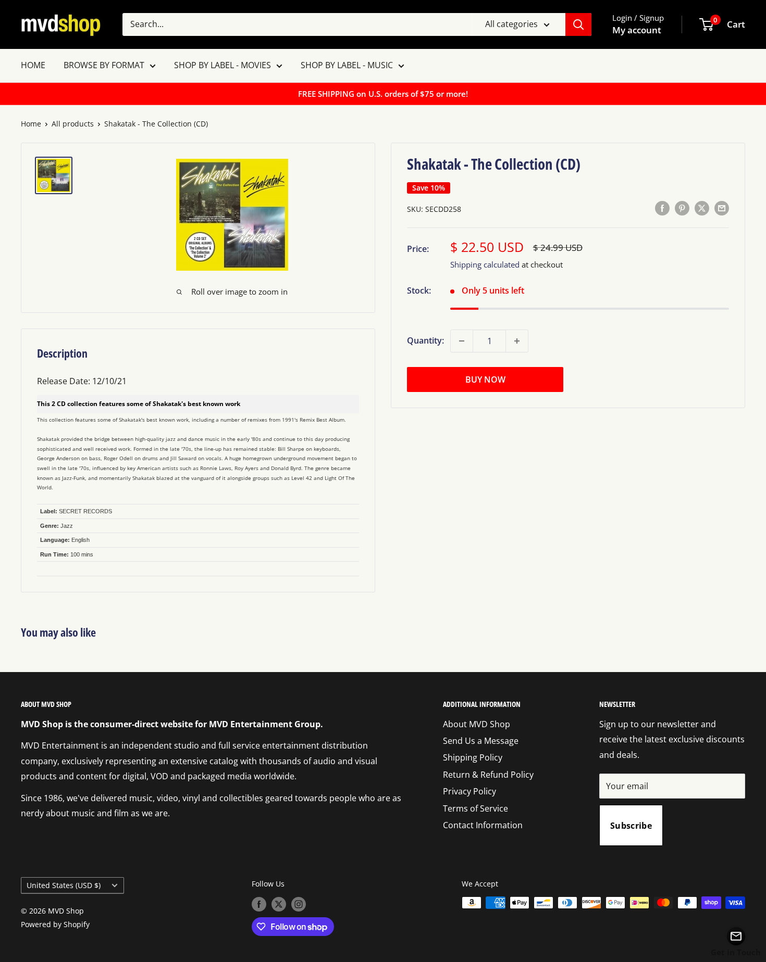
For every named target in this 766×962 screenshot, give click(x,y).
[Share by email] (721, 208)
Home (31, 124)
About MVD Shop (476, 724)
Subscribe (631, 825)
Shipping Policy (472, 757)
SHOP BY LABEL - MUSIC (347, 65)
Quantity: (425, 340)
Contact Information (483, 825)
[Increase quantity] (517, 341)
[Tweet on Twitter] (702, 208)
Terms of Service (475, 808)
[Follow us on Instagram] (298, 903)
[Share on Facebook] (662, 208)
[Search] (578, 24)
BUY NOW (485, 379)
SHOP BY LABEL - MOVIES (222, 65)
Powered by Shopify (55, 924)
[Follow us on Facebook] (259, 903)
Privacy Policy (469, 791)
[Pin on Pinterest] (682, 208)
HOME (33, 65)
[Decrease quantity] (462, 341)
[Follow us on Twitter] (278, 903)
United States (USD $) (64, 885)
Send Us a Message (480, 740)
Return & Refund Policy (488, 774)
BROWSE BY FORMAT (104, 65)
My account (636, 30)
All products (73, 124)
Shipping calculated (485, 264)
